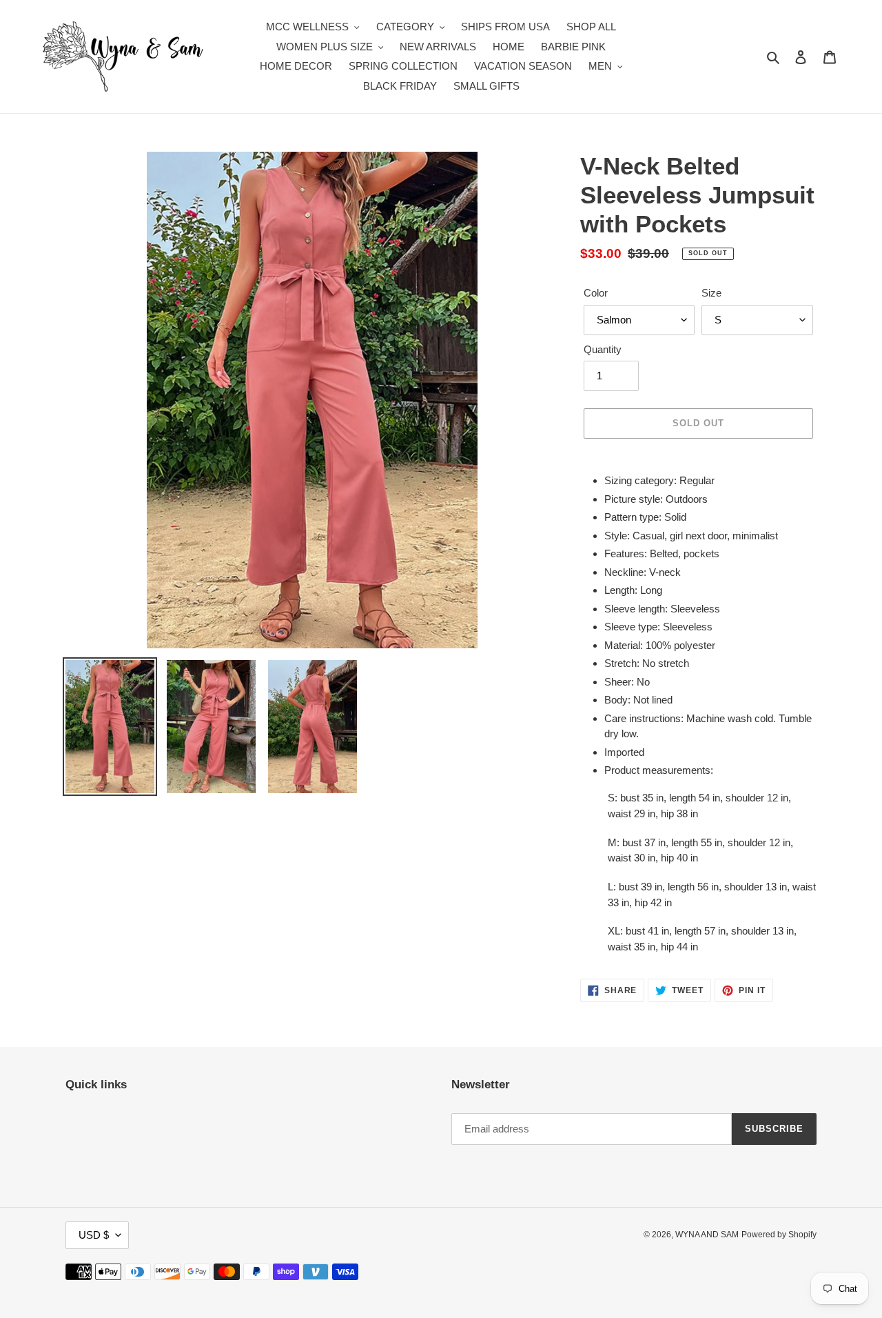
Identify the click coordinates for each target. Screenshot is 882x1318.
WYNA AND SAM (707, 1234)
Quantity (603, 349)
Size (711, 293)
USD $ (94, 1235)
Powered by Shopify (779, 1234)
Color (596, 293)
